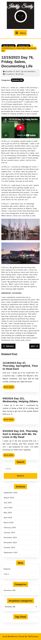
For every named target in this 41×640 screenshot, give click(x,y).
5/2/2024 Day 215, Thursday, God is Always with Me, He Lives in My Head (20, 434)
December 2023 (10, 537)
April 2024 (8, 517)
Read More (9, 387)
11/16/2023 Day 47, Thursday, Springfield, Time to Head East (20, 365)
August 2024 (9, 498)
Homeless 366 (23, 46)
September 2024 (10, 493)
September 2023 (10, 552)
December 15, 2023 (12, 71)
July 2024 (8, 502)
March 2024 (9, 522)
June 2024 (8, 507)
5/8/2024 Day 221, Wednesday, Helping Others (20, 400)
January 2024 (9, 532)
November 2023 (10, 542)
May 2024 (8, 512)
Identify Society (8, 46)
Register (7, 569)
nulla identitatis (29, 71)
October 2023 (9, 547)
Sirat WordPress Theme (13, 637)
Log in (6, 574)
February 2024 (10, 527)
